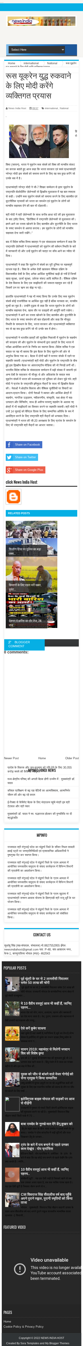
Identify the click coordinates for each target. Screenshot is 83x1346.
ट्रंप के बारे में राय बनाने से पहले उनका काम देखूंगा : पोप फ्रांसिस (45, 1147)
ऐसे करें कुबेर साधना (33, 1028)
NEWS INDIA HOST (52, 1338)
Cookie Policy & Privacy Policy (24, 1326)
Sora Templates (29, 1343)
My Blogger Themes (57, 1343)
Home (7, 1321)
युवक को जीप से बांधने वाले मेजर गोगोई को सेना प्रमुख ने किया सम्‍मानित (47, 1076)
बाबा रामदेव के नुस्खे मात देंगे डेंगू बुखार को (47, 1124)
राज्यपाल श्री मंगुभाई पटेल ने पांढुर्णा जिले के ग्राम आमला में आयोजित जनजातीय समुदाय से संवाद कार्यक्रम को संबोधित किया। (38, 913)
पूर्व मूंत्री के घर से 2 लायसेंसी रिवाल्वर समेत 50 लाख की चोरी (44, 981)
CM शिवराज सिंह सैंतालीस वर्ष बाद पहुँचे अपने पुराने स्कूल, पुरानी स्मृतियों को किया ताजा (47, 1198)
